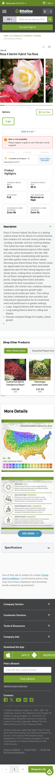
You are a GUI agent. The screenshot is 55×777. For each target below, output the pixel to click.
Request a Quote (40, 769)
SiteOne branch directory (16, 686)
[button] (15, 3)
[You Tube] (19, 701)
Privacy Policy (30, 750)
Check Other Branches (45, 160)
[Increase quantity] (23, 769)
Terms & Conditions (12, 750)
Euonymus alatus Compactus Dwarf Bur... (15, 383)
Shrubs (37, 36)
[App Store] (14, 652)
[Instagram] (32, 701)
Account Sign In (27, 27)
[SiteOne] (24, 13)
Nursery (28, 36)
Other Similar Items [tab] (15, 351)
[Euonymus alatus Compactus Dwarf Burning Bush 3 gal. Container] (15, 369)
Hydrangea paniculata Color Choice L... (40, 383)
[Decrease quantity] (6, 769)
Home (6, 36)
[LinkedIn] (26, 701)
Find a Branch (11, 663)
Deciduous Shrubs (13, 39)
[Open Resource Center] (49, 771)
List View (46, 112)
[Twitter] (12, 701)
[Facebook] (6, 701)
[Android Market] (40, 652)
